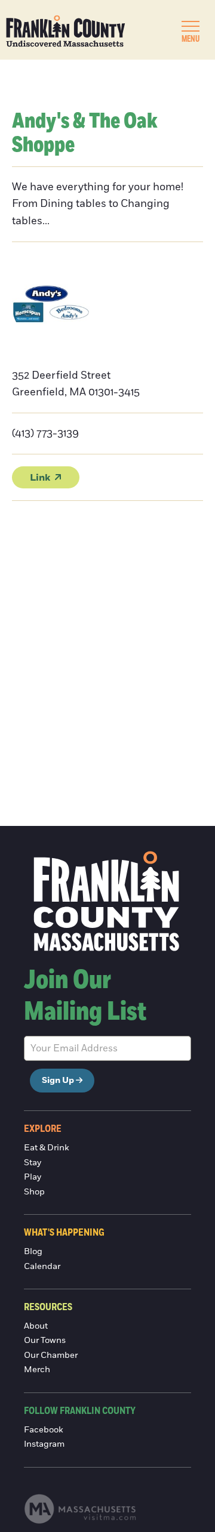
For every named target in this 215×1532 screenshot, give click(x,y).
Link (40, 477)
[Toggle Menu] (190, 26)
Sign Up (58, 1081)
